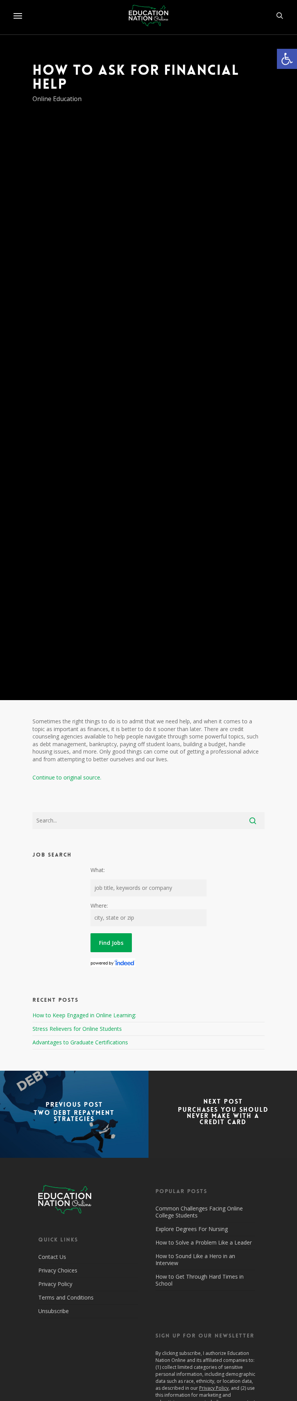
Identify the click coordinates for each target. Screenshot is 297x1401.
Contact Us (52, 1256)
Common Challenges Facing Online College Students (199, 1212)
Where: (99, 905)
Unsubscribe (53, 1311)
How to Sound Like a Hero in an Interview (195, 1259)
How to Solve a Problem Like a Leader (203, 1242)
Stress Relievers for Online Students (77, 1028)
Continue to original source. (66, 777)
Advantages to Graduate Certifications (80, 1042)
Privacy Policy (55, 1284)
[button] (287, 59)
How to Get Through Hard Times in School (199, 1280)
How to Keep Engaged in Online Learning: (84, 1015)
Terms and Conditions (66, 1297)
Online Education (57, 98)
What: (97, 870)
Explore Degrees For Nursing (191, 1229)
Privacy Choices (57, 1270)
